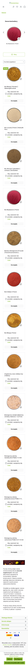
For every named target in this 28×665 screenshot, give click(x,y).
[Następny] (24, 32)
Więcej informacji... (14, 656)
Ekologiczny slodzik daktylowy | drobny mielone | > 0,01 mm (14, 415)
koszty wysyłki (7, 645)
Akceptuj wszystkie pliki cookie (14, 663)
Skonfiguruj (18, 659)
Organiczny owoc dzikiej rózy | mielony (13, 374)
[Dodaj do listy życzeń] (18, 38)
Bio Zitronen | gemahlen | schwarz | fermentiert (12, 169)
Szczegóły (14, 101)
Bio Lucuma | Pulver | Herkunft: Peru (13, 128)
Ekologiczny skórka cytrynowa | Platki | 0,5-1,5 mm (13, 539)
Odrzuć (9, 659)
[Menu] (3, 6)
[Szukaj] (13, 6)
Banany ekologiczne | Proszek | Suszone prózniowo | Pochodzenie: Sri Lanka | (13, 251)
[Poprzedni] (3, 32)
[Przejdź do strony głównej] (14, 3)
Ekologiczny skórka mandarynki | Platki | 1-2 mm (13, 456)
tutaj (8, 96)
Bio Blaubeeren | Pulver (12, 43)
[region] (14, 32)
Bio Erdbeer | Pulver (10, 292)
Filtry (15, 54)
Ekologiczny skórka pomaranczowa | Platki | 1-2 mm (13, 498)
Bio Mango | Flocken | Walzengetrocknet (11, 87)
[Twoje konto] (21, 6)
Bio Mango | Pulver (10, 333)
